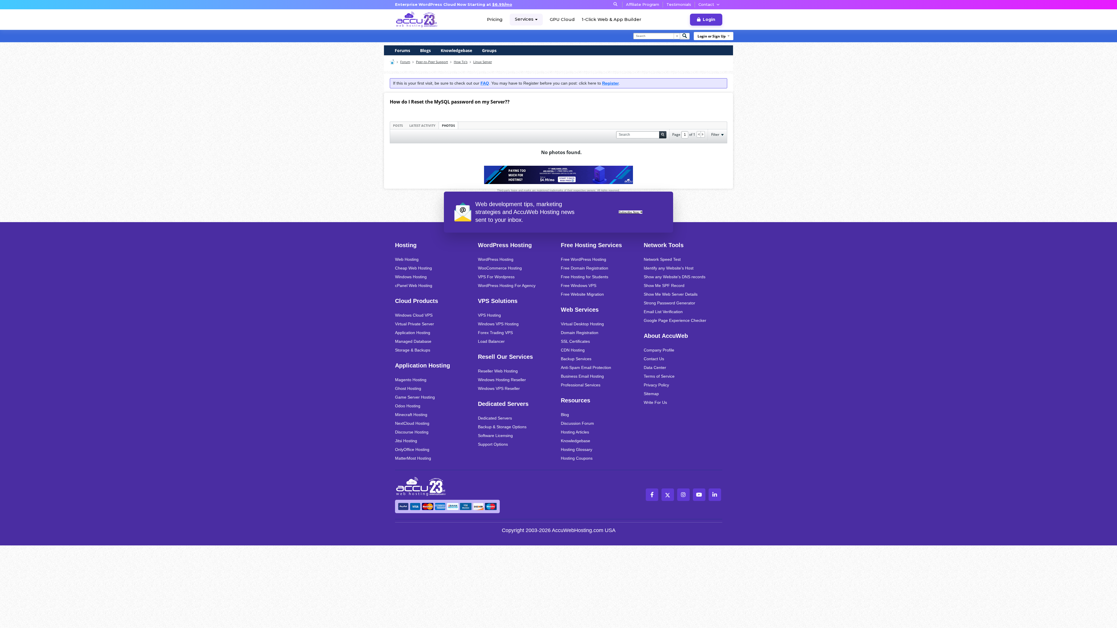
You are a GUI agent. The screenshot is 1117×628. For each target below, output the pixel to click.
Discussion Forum (577, 423)
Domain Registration (579, 332)
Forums (402, 50)
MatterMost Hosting (413, 458)
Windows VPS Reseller (499, 388)
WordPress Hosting (505, 245)
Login (709, 19)
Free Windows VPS (578, 285)
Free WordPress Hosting (583, 259)
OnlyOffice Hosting (412, 449)
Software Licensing (495, 435)
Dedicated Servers (503, 404)
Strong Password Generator (669, 303)
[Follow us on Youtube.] (699, 494)
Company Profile (659, 350)
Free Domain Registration (584, 268)
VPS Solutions (497, 301)
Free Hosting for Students (584, 276)
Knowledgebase (456, 50)
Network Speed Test (662, 259)
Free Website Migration (582, 294)
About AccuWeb (666, 336)
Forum (405, 62)
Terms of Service (659, 376)
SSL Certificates (575, 341)
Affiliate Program (642, 4)
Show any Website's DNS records (674, 276)
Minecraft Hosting (411, 414)
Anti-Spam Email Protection (586, 367)
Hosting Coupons (577, 458)
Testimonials (678, 4)
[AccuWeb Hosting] (417, 19)
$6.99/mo (502, 4)
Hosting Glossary (576, 449)
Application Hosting (412, 332)
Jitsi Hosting (406, 440)
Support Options (493, 444)
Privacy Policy (656, 385)
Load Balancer (491, 341)
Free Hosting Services (591, 245)
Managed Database (413, 341)
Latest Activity (422, 125)
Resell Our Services (505, 357)
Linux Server (482, 62)
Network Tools (664, 245)
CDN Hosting (573, 350)
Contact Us (654, 358)
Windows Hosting (411, 276)
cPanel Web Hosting (413, 285)
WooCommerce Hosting (500, 268)
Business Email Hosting (582, 376)
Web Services (580, 309)
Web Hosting (407, 259)
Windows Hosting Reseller (502, 379)
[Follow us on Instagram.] (683, 494)
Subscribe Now (629, 212)
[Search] (685, 36)
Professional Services (580, 385)
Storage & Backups (412, 350)
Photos (448, 125)
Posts (398, 125)
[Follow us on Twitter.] (667, 494)
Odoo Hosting (407, 406)
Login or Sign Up (712, 36)
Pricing (495, 19)
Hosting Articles (575, 432)
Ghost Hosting (408, 388)
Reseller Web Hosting (498, 371)
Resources (575, 400)
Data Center (655, 367)
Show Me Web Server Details (671, 294)
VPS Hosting (489, 315)
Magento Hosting (410, 379)
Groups (489, 50)
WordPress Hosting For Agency (507, 285)
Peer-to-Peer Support (432, 62)
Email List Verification (663, 311)
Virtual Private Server (414, 324)
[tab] (398, 125)
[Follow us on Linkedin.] (715, 494)
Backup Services (576, 358)
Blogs (425, 50)
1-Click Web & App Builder (611, 19)
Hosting (406, 245)
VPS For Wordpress (496, 276)
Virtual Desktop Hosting (582, 324)
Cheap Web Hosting (413, 268)
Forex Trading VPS (495, 332)
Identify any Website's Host (668, 268)
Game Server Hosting (415, 397)
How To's (460, 62)
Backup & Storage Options (502, 426)
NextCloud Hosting (412, 423)
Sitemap (651, 393)
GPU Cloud (562, 19)
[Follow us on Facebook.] (652, 494)
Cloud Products (416, 301)
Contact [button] (706, 4)
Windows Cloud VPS (414, 315)
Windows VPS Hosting (498, 324)
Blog (565, 414)
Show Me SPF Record (664, 285)
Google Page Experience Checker (675, 320)
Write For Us (655, 402)
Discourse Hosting (411, 432)
